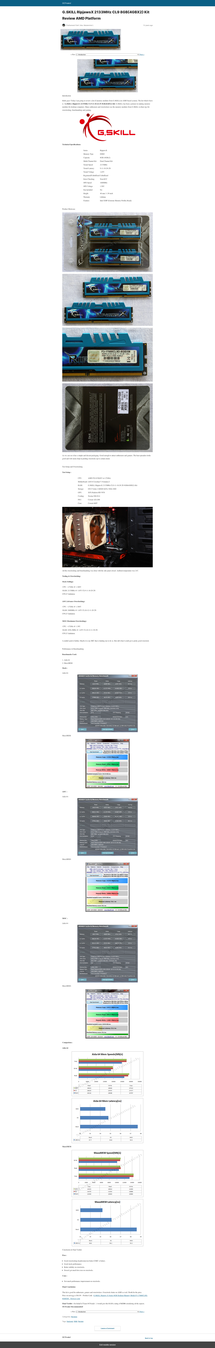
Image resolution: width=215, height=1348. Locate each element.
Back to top (149, 1338)
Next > (141, 54)
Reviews (74, 1317)
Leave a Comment (107, 1328)
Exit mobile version (107, 1345)
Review (80, 1321)
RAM (75, 1321)
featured (70, 1321)
